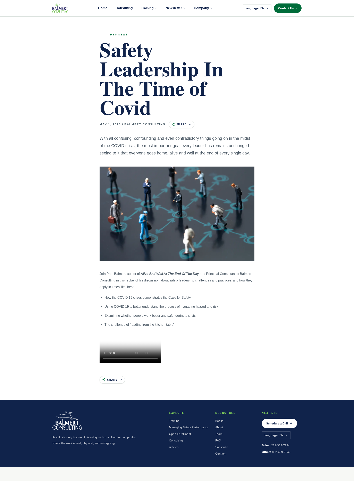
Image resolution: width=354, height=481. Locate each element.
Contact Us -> (287, 8)
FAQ (218, 440)
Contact (220, 453)
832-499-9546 (276, 452)
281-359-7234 (276, 445)
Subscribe (221, 447)
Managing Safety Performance (189, 427)
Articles (173, 447)
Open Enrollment (180, 434)
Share (181, 124)
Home (102, 8)
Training (147, 8)
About (219, 427)
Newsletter (174, 8)
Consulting (124, 8)
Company (201, 8)
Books (219, 420)
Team (218, 434)
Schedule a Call (277, 423)
